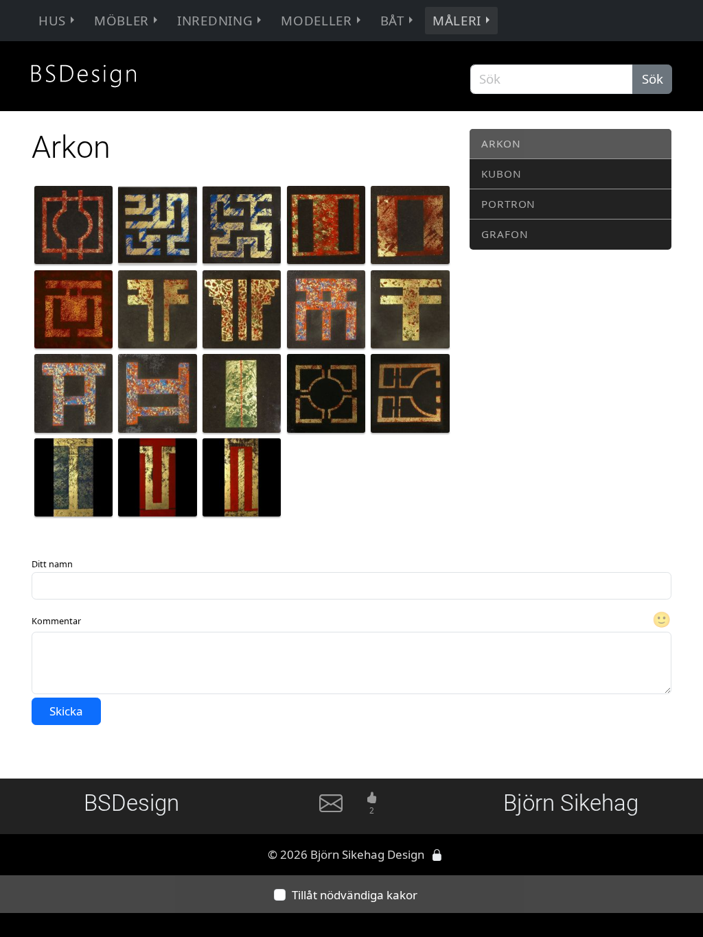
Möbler (121, 20)
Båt (392, 20)
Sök (652, 78)
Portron (508, 204)
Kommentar (56, 621)
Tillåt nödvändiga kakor (354, 895)
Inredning (215, 20)
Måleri (457, 20)
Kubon (501, 173)
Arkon (500, 143)
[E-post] (331, 808)
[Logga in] (437, 854)
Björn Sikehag (570, 803)
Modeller (316, 20)
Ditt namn (52, 564)
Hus (52, 20)
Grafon (504, 234)
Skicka (66, 711)
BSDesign (131, 803)
